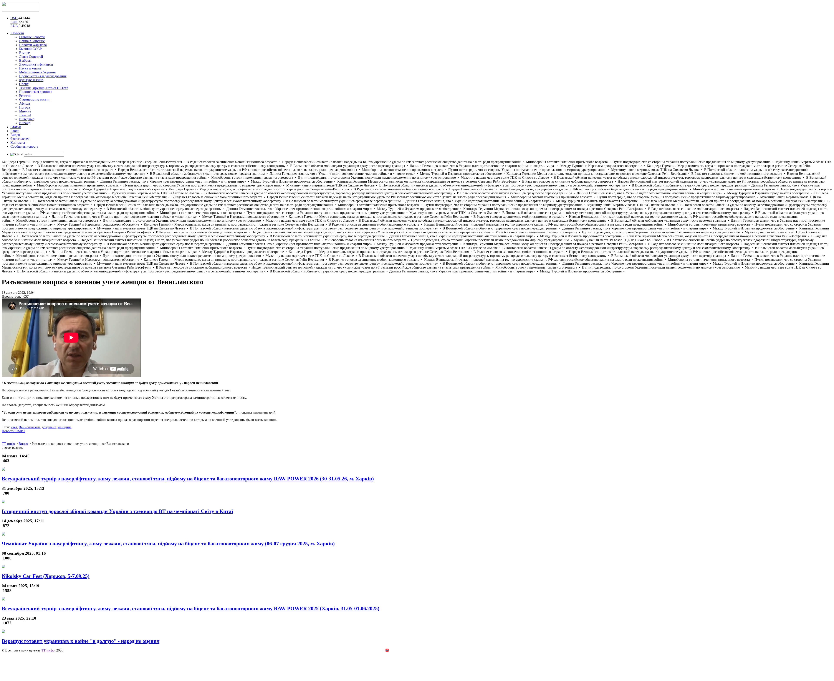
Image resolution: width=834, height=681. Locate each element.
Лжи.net (25, 115)
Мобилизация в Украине (37, 72)
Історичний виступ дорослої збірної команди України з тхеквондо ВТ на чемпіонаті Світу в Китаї (117, 511)
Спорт (23, 84)
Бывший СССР (30, 49)
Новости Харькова (33, 45)
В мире (24, 52)
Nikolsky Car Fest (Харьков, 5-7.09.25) (45, 576)
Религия (25, 95)
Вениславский (29, 427)
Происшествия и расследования (42, 76)
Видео (15, 135)
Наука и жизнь (30, 68)
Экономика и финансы (36, 64)
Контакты (17, 142)
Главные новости (32, 37)
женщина (64, 427)
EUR (14, 22)
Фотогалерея (19, 138)
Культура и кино (31, 80)
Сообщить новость (24, 146)
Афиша (24, 103)
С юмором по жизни (34, 99)
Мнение (25, 111)
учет (14, 427)
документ (49, 427)
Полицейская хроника (35, 92)
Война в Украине (32, 41)
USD (14, 18)
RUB (14, 26)
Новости (17, 33)
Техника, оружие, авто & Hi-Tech (43, 88)
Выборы (25, 60)
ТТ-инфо (48, 650)
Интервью (26, 119)
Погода (24, 107)
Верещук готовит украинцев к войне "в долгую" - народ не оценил (80, 641)
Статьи (15, 127)
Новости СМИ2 (13, 431)
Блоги (14, 131)
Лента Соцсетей (31, 56)
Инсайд (24, 123)
